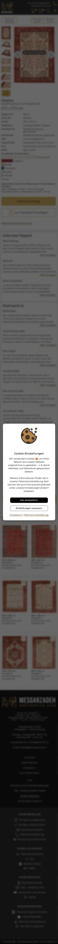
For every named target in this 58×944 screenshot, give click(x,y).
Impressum (16, 515)
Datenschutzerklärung (36, 515)
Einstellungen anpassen (29, 508)
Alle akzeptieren (29, 500)
